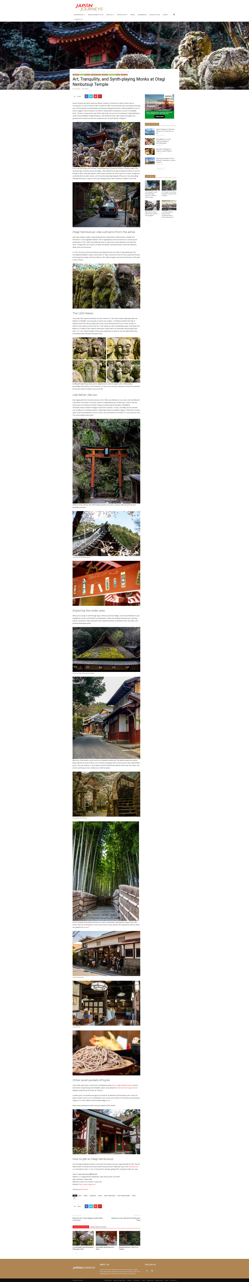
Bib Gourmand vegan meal (126, 1088)
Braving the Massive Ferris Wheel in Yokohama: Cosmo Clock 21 (165, 160)
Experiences (142, 14)
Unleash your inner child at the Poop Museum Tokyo (125, 1219)
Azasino (86, 927)
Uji (80, 1100)
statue (134, 1195)
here (124, 413)
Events (165, 14)
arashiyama (93, 1195)
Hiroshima (164, 209)
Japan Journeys (83, 1189)
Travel (132, 14)
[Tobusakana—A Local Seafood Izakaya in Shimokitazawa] (150, 141)
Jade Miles (77, 89)
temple (85, 1195)
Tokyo (163, 189)
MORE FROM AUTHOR (98, 1227)
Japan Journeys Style (95, 14)
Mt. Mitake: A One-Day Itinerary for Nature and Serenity (169, 193)
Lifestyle (109, 14)
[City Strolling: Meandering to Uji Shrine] (106, 1238)
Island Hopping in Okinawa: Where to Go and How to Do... (165, 131)
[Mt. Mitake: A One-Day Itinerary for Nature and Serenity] (169, 185)
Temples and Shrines (96, 74)
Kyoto (88, 72)
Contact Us (78, 19)
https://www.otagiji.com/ (87, 1184)
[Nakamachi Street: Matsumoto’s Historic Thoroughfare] (152, 205)
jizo (74, 1198)
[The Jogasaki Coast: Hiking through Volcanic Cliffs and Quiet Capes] (152, 185)
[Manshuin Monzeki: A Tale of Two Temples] (129, 1238)
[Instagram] (152, 1271)
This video (80, 331)
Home (74, 72)
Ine (109, 1100)
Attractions (121, 14)
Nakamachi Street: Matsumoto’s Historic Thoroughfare (151, 213)
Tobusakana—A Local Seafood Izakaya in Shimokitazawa (163, 141)
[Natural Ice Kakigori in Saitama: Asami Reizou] (150, 151)
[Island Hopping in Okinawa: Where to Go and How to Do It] (150, 131)
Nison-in (114, 1085)
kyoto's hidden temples (124, 1195)
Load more (160, 169)
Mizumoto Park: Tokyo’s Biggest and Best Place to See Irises (88, 1219)
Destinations (78, 14)
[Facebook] (147, 1271)
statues (100, 1195)
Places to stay (154, 14)
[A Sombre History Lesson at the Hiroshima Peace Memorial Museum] (169, 205)
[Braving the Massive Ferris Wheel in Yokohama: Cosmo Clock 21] (150, 160)
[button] (174, 15)
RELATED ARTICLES (81, 1227)
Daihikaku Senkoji (126, 1085)
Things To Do (124, 74)
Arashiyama (111, 74)
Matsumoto (148, 209)
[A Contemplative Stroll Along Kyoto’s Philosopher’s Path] (83, 1238)
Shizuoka (148, 189)
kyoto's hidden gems (109, 1195)
